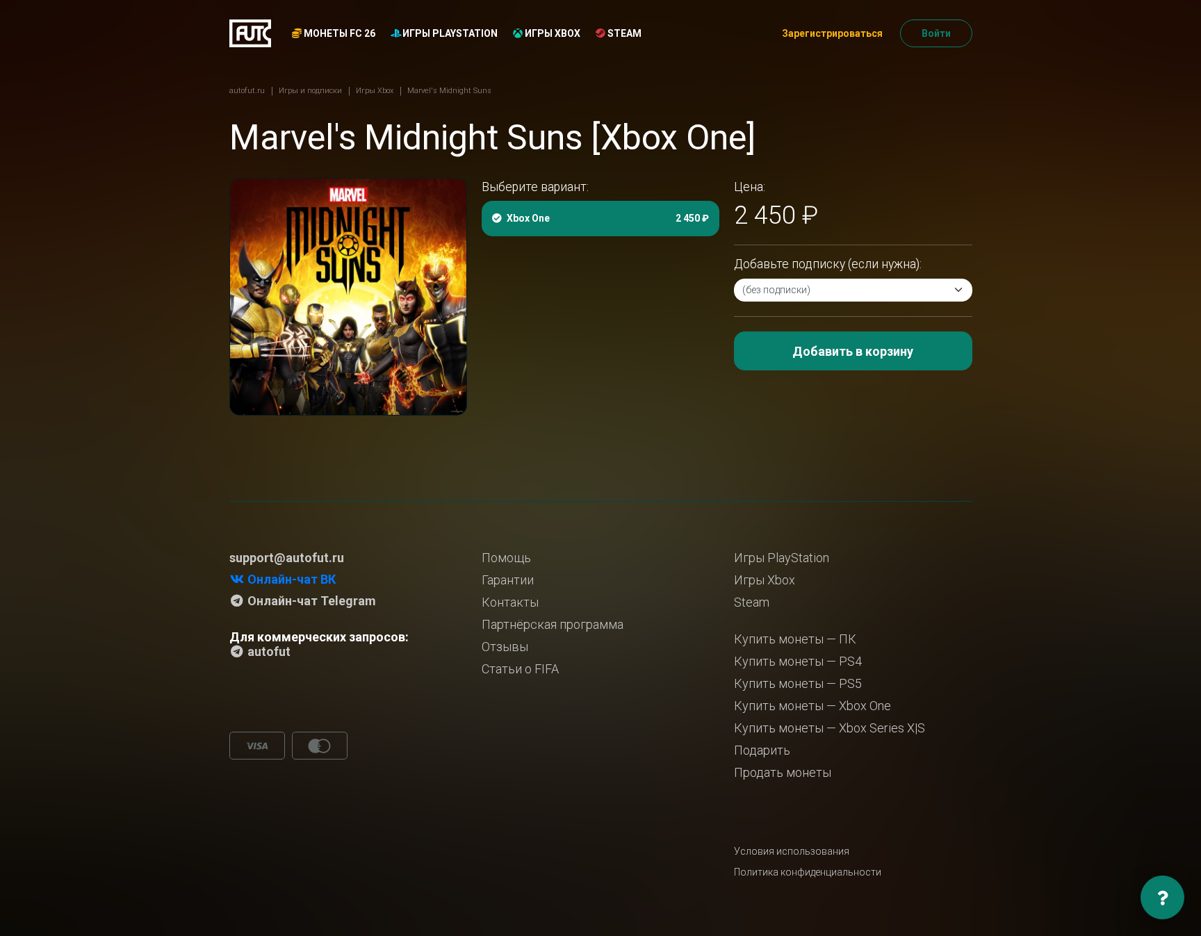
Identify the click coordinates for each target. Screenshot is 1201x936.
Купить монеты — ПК (795, 639)
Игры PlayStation (449, 33)
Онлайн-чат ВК (290, 579)
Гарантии (508, 580)
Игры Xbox (551, 33)
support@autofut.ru (286, 557)
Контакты (510, 602)
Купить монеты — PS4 (798, 661)
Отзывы (505, 646)
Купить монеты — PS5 (798, 683)
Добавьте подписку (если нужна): (828, 264)
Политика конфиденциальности (807, 872)
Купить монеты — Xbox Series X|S (829, 728)
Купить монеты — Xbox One (812, 705)
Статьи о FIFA (520, 669)
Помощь (506, 557)
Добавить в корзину (852, 351)
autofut (268, 651)
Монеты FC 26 (338, 33)
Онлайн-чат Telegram (310, 600)
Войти (936, 33)
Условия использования (791, 851)
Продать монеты (782, 772)
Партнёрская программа (552, 624)
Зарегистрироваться (832, 33)
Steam (623, 33)
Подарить (762, 750)
